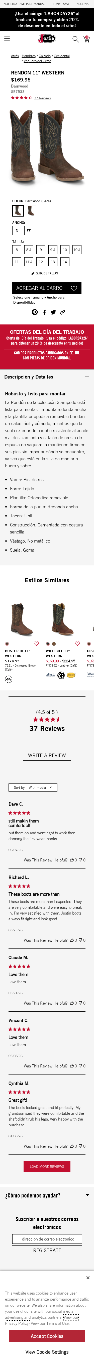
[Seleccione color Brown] (31, 210)
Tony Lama (61, 4)
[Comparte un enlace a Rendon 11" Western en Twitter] (53, 312)
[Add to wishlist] (36, 644)
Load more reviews (47, 1166)
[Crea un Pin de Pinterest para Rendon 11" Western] (35, 312)
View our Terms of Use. (50, 1323)
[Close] (87, 1277)
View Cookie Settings (47, 1352)
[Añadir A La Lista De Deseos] (74, 288)
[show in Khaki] (54, 644)
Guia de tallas (47, 273)
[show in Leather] (48, 644)
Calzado (45, 56)
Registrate (47, 1250)
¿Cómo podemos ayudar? (32, 1195)
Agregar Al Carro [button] (39, 288)
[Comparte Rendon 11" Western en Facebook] (44, 312)
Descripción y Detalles (28, 377)
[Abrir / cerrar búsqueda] (75, 38)
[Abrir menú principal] (7, 38)
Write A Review (47, 755)
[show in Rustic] (89, 644)
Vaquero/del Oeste (37, 61)
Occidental (62, 56)
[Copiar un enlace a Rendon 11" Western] (62, 312)
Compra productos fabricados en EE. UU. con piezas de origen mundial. (47, 355)
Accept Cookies (47, 1336)
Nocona (82, 4)
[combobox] (33, 787)
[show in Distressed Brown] (7, 644)
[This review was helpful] (71, 860)
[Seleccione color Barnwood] (18, 211)
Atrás (15, 56)
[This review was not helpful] (80, 860)
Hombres (29, 56)
